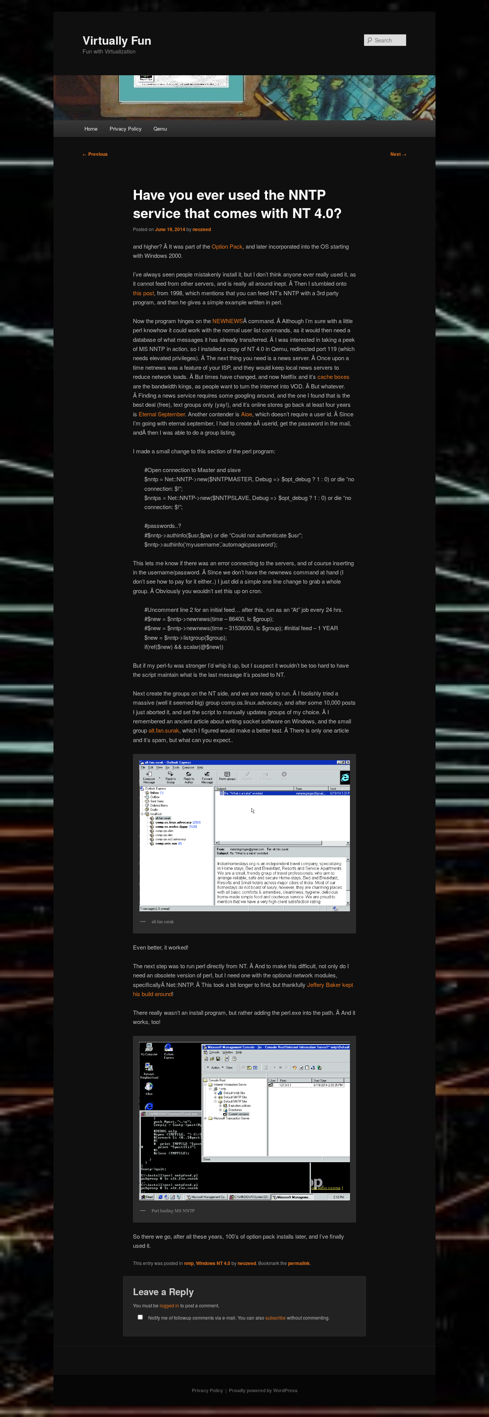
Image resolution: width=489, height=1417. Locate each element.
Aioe (246, 414)
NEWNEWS (227, 321)
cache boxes (333, 376)
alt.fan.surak (164, 730)
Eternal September (162, 414)
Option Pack (227, 246)
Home (90, 128)
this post (143, 293)
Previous (95, 153)
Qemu (160, 128)
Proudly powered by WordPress (263, 1390)
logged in (169, 1305)
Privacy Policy (126, 128)
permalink (299, 1263)
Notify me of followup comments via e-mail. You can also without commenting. (238, 1317)
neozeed (202, 229)
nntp (189, 1263)
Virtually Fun (117, 40)
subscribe (276, 1317)
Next (398, 153)
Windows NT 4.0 (213, 1263)
